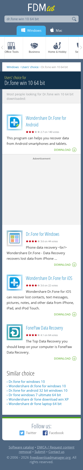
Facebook (56, 433)
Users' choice (30, 67)
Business (34, 51)
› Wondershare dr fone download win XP (38, 399)
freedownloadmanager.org (50, 457)
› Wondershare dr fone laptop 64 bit (34, 403)
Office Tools (12, 51)
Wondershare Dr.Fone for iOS (49, 278)
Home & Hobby (57, 51)
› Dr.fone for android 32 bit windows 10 (37, 390)
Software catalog (21, 447)
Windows (13, 67)
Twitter (31, 433)
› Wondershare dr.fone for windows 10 (36, 386)
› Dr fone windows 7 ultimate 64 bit (34, 395)
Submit (40, 451)
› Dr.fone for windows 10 (26, 381)
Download (62, 150)
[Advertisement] (41, 192)
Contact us (56, 451)
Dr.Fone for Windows (42, 233)
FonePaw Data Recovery (44, 327)
